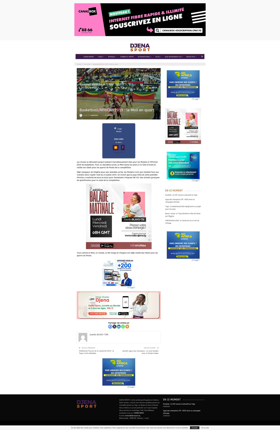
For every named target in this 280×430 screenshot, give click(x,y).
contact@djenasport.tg (132, 415)
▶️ (115, 147)
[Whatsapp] (123, 326)
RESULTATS (190, 57)
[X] (114, 326)
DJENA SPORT (89, 57)
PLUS (157, 57)
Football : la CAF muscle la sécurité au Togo (181, 195)
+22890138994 (138, 413)
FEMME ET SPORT (127, 57)
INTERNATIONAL (144, 57)
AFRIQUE (111, 57)
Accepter (195, 428)
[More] (127, 326)
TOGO (100, 57)
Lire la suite (205, 427)
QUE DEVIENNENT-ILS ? (173, 57)
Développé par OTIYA (119, 152)
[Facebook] (110, 326)
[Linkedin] (119, 326)
